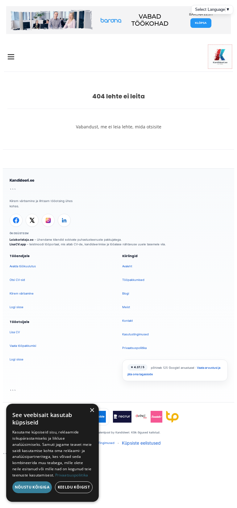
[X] (32, 220)
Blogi (125, 293)
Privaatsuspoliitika (134, 348)
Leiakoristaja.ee (22, 239)
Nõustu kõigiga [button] (32, 487)
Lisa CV (15, 332)
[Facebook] (16, 220)
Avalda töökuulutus (23, 266)
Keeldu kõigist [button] (74, 487)
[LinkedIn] (64, 220)
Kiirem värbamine (22, 293)
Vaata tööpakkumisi (23, 345)
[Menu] (11, 56)
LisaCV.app (18, 244)
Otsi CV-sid (17, 280)
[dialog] (52, 453)
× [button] (91, 410)
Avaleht (127, 266)
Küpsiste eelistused (141, 443)
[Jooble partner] (100, 416)
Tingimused (106, 443)
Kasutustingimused (135, 334)
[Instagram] (48, 220)
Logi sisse (16, 307)
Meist (126, 307)
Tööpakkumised (133, 280)
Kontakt (127, 320)
